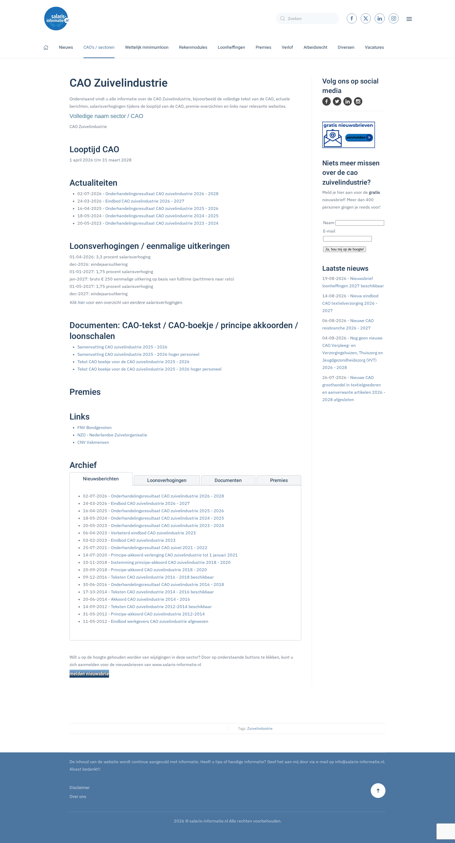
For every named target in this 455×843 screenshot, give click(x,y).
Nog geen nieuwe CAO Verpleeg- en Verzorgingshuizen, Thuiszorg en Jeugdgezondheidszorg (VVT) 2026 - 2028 (352, 352)
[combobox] (307, 18)
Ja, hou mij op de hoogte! (344, 249)
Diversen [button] (346, 47)
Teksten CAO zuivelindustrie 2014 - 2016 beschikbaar (162, 591)
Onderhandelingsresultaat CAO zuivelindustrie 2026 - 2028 (162, 193)
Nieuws (66, 47)
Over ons (78, 796)
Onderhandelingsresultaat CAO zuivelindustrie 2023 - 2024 (162, 223)
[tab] (101, 479)
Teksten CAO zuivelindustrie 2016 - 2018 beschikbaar (162, 577)
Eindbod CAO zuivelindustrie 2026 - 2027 (144, 201)
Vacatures (374, 47)
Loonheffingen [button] (231, 47)
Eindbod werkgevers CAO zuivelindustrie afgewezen (159, 621)
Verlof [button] (287, 47)
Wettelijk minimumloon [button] (147, 47)
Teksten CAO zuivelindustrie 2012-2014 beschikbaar (161, 606)
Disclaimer (80, 788)
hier (81, 302)
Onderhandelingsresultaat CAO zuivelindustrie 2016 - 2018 (167, 584)
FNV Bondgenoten (94, 427)
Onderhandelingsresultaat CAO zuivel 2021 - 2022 (159, 547)
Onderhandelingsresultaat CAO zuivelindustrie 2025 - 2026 (162, 208)
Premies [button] (263, 47)
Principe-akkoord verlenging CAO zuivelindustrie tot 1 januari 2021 (174, 555)
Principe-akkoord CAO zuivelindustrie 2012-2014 (158, 614)
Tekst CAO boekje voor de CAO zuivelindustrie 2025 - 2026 (133, 361)
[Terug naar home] (56, 18)
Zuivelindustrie (260, 728)
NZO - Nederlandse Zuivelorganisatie (112, 434)
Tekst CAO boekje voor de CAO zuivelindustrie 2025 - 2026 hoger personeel (149, 369)
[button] (409, 18)
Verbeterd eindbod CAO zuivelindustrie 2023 (153, 532)
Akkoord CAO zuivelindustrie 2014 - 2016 (150, 599)
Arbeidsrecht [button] (315, 47)
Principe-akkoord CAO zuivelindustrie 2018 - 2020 (159, 569)
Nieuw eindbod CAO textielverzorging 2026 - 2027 (350, 303)
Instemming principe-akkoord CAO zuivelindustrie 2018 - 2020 (171, 562)
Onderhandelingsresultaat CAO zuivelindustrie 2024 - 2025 (162, 215)
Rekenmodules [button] (193, 47)
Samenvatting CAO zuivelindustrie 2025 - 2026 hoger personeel (138, 354)
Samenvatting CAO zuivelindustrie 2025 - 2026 (122, 346)
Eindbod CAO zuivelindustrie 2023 (143, 540)
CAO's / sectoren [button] (99, 47)
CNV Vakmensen (93, 442)
